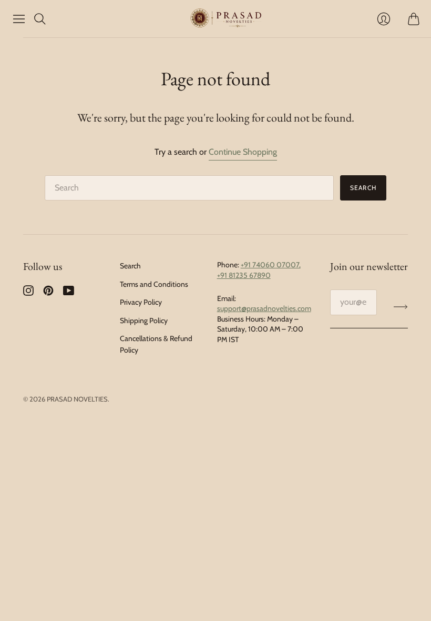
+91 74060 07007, (271, 264)
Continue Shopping (243, 152)
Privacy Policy (141, 302)
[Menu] (19, 19)
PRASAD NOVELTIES (77, 399)
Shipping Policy (144, 320)
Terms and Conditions (154, 284)
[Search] (40, 19)
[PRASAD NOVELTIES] (226, 18)
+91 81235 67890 (244, 275)
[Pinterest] (48, 293)
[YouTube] (68, 293)
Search (363, 188)
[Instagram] (28, 293)
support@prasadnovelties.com (264, 308)
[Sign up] (401, 306)
